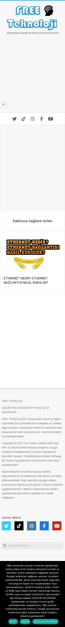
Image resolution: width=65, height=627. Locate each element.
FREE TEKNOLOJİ (12, 401)
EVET (13, 621)
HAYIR (25, 621)
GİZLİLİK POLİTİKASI (45, 621)
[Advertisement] (32, 76)
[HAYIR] (60, 594)
